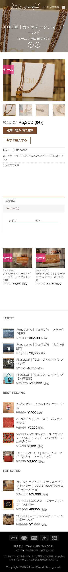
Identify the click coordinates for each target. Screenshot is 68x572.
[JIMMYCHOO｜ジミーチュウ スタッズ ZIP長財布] (50, 258)
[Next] (59, 80)
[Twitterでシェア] (19, 173)
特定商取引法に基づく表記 (39, 546)
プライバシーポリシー (26, 550)
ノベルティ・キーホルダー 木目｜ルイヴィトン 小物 (17, 276)
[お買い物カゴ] (63, 7)
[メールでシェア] (26, 173)
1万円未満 (14, 165)
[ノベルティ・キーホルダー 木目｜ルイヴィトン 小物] (17, 258)
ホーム (22, 38)
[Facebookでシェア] (13, 173)
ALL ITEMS (49, 156)
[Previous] (8, 80)
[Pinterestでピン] (32, 173)
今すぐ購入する (16, 140)
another (37, 156)
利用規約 (18, 546)
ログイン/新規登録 (50, 6)
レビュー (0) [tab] (12, 208)
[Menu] (5, 6)
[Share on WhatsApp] (6, 173)
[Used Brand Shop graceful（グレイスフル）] (25, 6)
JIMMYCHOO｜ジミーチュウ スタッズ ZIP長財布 (50, 276)
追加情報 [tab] (10, 200)
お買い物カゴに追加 (19, 130)
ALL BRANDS (40, 38)
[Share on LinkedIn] (39, 173)
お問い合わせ (47, 550)
